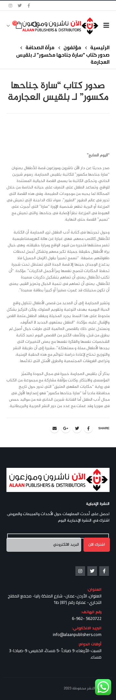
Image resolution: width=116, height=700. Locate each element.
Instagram (80, 571)
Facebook (88, 428)
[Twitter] (20, 5)
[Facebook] (29, 5)
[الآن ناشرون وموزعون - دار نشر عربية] (70, 25)
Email (54, 428)
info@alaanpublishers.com (77, 634)
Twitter (77, 428)
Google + (65, 428)
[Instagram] (10, 5)
